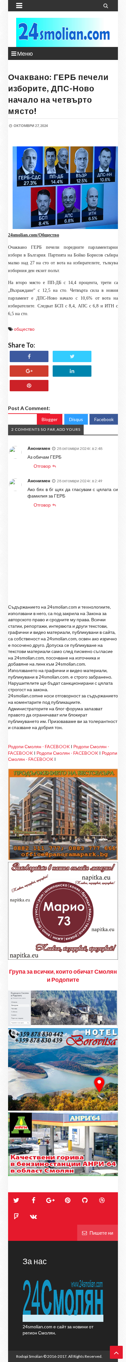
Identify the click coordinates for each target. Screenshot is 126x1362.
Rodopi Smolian (29, 1356)
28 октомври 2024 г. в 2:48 (79, 448)
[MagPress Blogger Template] (63, 32)
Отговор (42, 466)
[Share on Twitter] (72, 356)
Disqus (76, 419)
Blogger (50, 419)
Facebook (104, 419)
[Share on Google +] (29, 371)
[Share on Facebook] (29, 356)
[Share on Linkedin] (72, 371)
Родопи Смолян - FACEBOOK (39, 746)
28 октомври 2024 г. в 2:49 (79, 480)
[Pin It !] (29, 385)
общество (24, 329)
